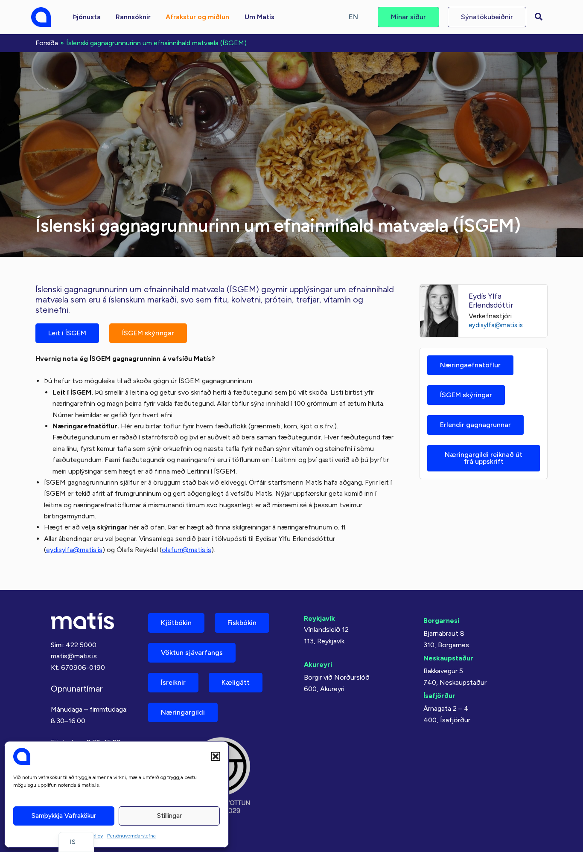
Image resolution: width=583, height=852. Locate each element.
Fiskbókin (242, 623)
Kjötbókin (176, 623)
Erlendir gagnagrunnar (475, 425)
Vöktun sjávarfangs (192, 652)
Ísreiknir (173, 682)
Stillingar (169, 816)
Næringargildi (183, 712)
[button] (215, 756)
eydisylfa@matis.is (74, 550)
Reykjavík (319, 618)
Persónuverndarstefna (131, 836)
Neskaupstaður (448, 658)
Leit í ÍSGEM (67, 333)
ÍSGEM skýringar (148, 333)
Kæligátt (236, 682)
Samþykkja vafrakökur (64, 816)
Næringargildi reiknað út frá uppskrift (483, 458)
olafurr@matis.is (186, 550)
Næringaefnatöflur (470, 365)
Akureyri (318, 664)
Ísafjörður (439, 696)
